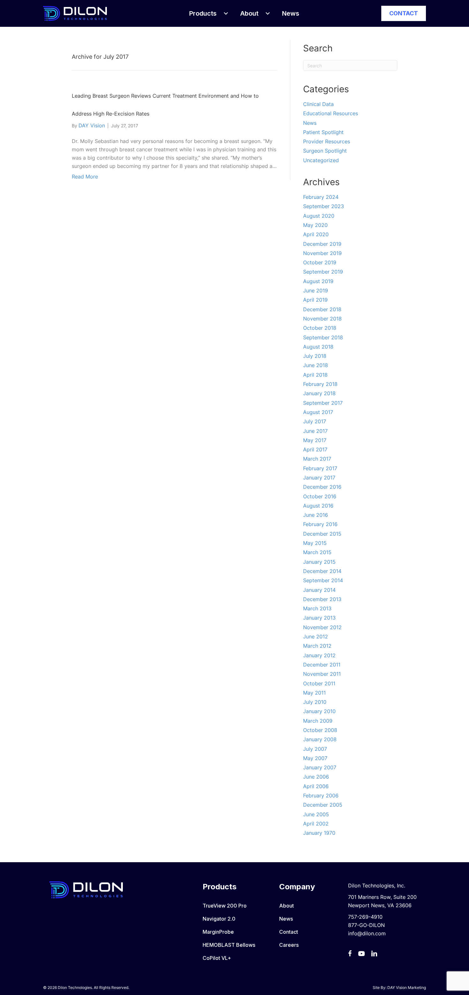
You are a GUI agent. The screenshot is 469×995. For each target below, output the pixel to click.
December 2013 (322, 599)
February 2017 (320, 468)
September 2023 (323, 206)
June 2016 (315, 515)
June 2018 (315, 365)
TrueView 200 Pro (225, 905)
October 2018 (319, 328)
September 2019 (323, 271)
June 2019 (315, 290)
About (286, 905)
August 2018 (318, 346)
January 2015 (319, 562)
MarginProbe (218, 932)
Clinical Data (318, 104)
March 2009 (317, 721)
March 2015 (317, 552)
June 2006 (316, 776)
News (309, 123)
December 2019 (322, 244)
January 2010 (319, 711)
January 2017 (319, 477)
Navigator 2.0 (219, 919)
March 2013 (317, 608)
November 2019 (322, 253)
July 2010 (314, 702)
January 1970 (319, 833)
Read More (85, 176)
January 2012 (319, 655)
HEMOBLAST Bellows (229, 945)
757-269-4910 (365, 917)
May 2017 (314, 440)
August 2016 (318, 505)
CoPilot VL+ (217, 958)
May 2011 (314, 693)
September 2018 (323, 337)
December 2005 (322, 805)
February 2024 (321, 197)
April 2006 (316, 786)
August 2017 (318, 412)
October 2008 (320, 730)
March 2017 (317, 459)
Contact (288, 932)
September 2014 (323, 580)
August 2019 (318, 281)
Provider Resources (326, 141)
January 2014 (319, 590)
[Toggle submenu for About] (267, 13)
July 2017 (314, 421)
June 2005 (316, 814)
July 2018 (314, 356)
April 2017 (315, 449)
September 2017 (323, 403)
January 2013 (319, 617)
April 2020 (316, 234)
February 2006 (321, 795)
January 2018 (319, 393)
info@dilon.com (367, 933)
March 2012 (317, 646)
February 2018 (320, 384)
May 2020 (315, 225)
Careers (289, 945)
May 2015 (315, 543)
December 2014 (322, 571)
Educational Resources (330, 113)
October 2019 (319, 262)
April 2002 (316, 823)
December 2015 (322, 534)
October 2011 (319, 683)
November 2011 (322, 674)
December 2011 (321, 664)
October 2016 (319, 496)
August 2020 (318, 216)
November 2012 (322, 627)
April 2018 (315, 375)
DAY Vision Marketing (406, 987)
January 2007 (319, 767)
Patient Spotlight (323, 132)
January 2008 (320, 739)
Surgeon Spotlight (325, 150)
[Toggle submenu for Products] (225, 13)
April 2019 (315, 300)
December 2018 (322, 309)
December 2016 (322, 487)
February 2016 (320, 524)
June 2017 (315, 431)
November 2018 (322, 318)
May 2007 (315, 758)
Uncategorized (321, 160)
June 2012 (315, 636)
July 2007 (315, 749)
